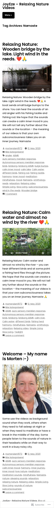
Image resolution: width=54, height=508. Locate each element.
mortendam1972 (13, 148)
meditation (31, 176)
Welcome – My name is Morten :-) (24, 356)
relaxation (14, 183)
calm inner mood (11, 169)
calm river (40, 317)
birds (4, 165)
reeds (5, 183)
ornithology (39, 179)
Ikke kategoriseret (14, 151)
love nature (21, 471)
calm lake (26, 169)
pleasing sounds (18, 478)
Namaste (27, 179)
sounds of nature (23, 485)
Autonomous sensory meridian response (23, 162)
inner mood (19, 176)
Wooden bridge (29, 190)
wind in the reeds (11, 190)
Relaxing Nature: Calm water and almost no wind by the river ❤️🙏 (26, 217)
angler (8, 155)
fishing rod (23, 172)
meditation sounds (12, 474)
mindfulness (8, 179)
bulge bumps (41, 165)
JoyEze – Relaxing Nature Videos (25, 6)
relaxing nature (10, 481)
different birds (9, 172)
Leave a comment (14, 335)
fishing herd (37, 321)
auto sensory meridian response (19, 158)
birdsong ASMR (26, 165)
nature (5, 478)
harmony (7, 176)
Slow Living (21, 186)
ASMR (16, 155)
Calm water (38, 169)
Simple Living (8, 186)
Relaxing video (28, 183)
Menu (10, 15)
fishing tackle (37, 172)
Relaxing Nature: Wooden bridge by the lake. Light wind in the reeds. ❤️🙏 (26, 51)
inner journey (38, 467)
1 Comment (11, 194)
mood (19, 179)
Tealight (18, 331)
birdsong (12, 165)
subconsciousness (38, 186)
